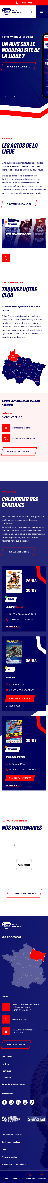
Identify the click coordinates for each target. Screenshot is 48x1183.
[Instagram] (11, 1102)
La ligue (5, 1064)
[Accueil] (13, 11)
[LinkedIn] (18, 1102)
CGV (4, 1149)
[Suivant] (6, 259)
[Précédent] (6, 256)
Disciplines (7, 1077)
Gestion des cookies (11, 1142)
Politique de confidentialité (14, 1164)
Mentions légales (9, 1157)
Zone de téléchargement (14, 1084)
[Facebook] (4, 1102)
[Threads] (25, 1102)
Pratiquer (6, 1071)
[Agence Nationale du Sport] (11, 1119)
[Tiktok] (32, 1102)
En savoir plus (13, 626)
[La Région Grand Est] (36, 1119)
